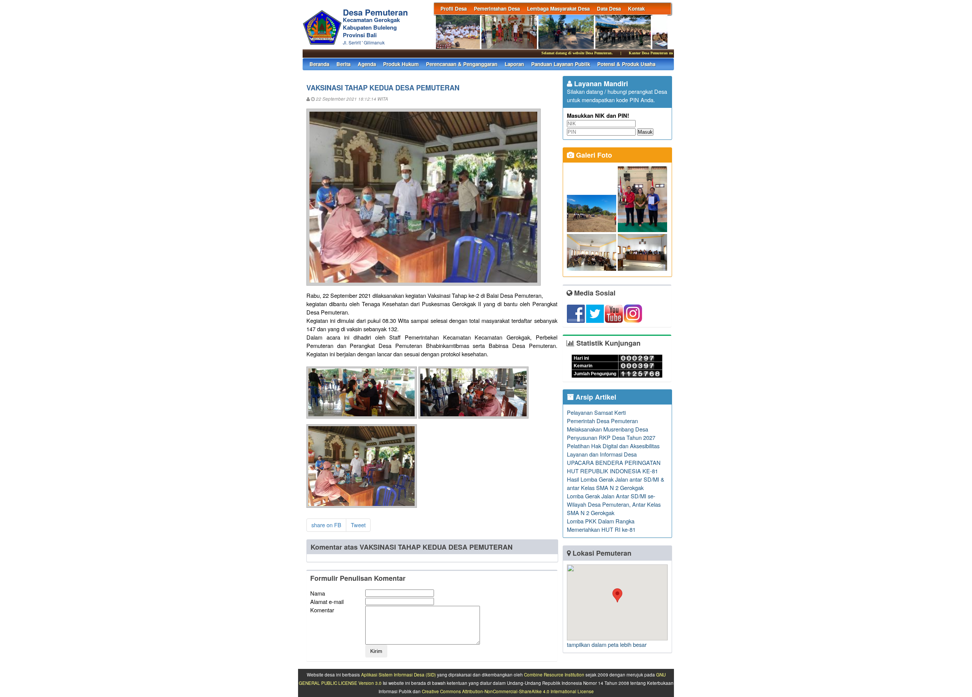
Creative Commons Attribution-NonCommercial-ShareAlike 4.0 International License (508, 691)
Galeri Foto (593, 155)
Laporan (514, 64)
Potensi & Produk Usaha (626, 64)
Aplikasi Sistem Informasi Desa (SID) (398, 675)
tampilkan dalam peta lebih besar (607, 644)
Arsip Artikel (595, 397)
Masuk (645, 132)
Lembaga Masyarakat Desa (558, 8)
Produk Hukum (401, 64)
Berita (343, 64)
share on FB (326, 525)
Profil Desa (453, 8)
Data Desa (609, 8)
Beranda (319, 64)
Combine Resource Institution (554, 675)
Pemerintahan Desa (497, 8)
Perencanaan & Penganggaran (461, 64)
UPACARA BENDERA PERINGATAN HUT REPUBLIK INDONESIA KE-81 (614, 466)
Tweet (358, 525)
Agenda (367, 64)
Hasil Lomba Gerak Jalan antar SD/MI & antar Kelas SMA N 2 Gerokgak (615, 483)
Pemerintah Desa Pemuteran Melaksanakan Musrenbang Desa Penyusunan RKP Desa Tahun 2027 (611, 429)
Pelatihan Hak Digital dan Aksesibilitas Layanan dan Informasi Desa (613, 450)
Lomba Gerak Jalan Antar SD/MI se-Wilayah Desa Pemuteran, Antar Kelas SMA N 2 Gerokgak (614, 504)
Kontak (636, 8)
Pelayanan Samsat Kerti (596, 412)
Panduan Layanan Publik (560, 64)
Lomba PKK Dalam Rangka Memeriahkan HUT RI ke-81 (601, 525)
